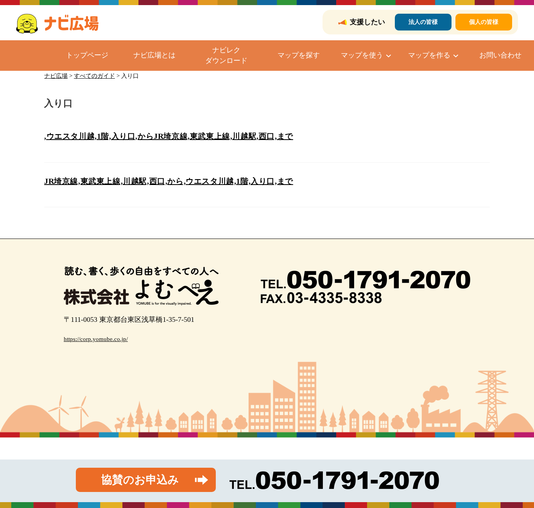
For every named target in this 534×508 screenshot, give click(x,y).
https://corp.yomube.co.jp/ (96, 339)
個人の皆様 (483, 22)
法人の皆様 (423, 22)
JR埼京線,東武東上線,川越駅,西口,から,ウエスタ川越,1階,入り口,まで (168, 181)
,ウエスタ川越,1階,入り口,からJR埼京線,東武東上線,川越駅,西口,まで (168, 136)
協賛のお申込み (140, 480)
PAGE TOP (515, 486)
